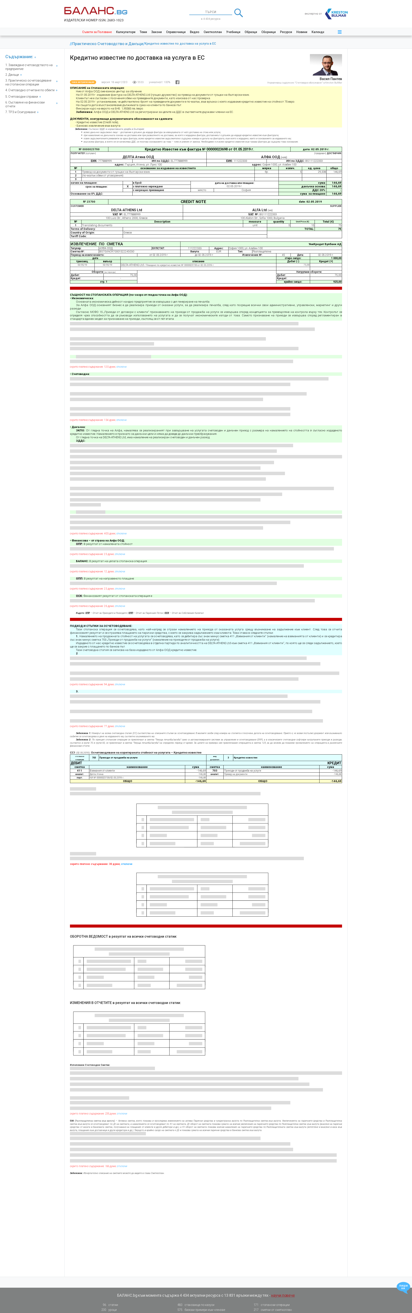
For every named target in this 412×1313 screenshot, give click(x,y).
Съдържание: (19, 56)
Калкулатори (125, 32)
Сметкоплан (213, 32)
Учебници (233, 32)
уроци (109, 1309)
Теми (143, 32)
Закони (156, 32)
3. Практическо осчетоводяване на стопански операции (28, 82)
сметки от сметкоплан (273, 1309)
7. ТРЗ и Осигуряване (20, 112)
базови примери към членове (201, 1309)
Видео (194, 32)
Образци (251, 32)
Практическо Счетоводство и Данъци (107, 44)
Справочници (176, 32)
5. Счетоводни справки (21, 96)
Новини (301, 32)
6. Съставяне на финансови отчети (25, 104)
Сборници (268, 32)
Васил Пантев (331, 79)
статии (110, 1305)
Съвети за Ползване (97, 32)
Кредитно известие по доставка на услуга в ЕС (180, 43)
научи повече (283, 1295)
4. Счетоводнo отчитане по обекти (30, 90)
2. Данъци (12, 74)
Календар (319, 32)
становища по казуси (196, 1305)
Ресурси (286, 32)
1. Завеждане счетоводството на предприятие (29, 67)
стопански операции (272, 1305)
